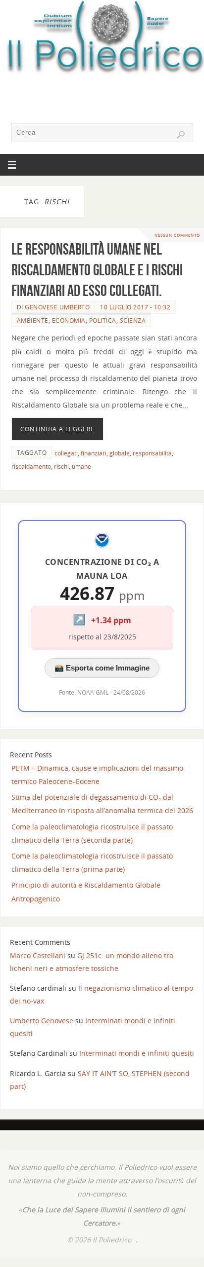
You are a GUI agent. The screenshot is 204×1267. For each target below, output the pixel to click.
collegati (66, 453)
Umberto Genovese (41, 1020)
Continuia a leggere (57, 429)
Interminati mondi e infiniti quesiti (136, 1053)
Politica (102, 320)
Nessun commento (177, 235)
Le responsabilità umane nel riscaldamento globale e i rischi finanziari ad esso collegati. (97, 269)
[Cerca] (181, 135)
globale (119, 453)
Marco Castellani (37, 955)
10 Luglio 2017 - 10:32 (135, 307)
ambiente (33, 320)
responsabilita (152, 453)
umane (81, 466)
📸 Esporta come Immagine (102, 668)
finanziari (93, 453)
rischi (61, 466)
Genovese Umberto (57, 307)
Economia (69, 320)
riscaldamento (31, 466)
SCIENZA (133, 320)
